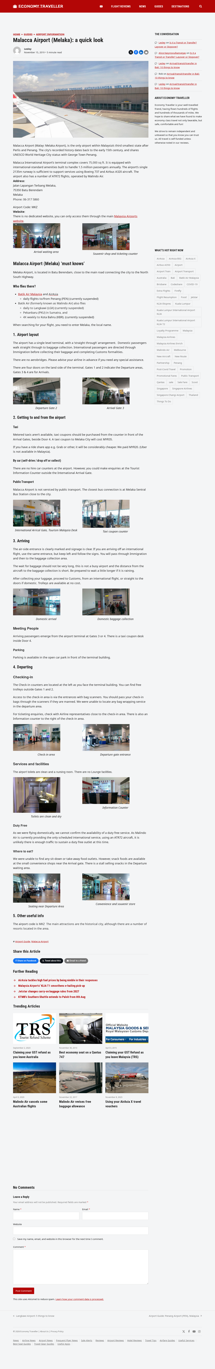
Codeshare (176, 284)
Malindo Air (163, 349)
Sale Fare (182, 382)
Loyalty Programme (167, 330)
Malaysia (187, 330)
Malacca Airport (39, 941)
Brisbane (161, 284)
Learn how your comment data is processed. (80, 1299)
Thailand (193, 394)
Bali (173, 277)
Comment (19, 1246)
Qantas (160, 382)
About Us (44, 1331)
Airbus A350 (163, 264)
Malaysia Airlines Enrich (170, 343)
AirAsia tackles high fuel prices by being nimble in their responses (58, 980)
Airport (178, 264)
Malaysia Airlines (166, 337)
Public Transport (190, 375)
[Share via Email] (146, 52)
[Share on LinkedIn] (141, 52)
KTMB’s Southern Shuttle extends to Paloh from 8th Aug (51, 997)
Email (86, 1209)
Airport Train (163, 271)
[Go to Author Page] (17, 50)
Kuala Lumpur (182, 303)
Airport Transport (184, 271)
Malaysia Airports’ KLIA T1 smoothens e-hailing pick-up (51, 986)
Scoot (195, 382)
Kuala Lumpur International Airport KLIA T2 (176, 322)
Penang (178, 362)
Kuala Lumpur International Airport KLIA (176, 311)
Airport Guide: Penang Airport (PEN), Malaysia (174, 1316)
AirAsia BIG (175, 258)
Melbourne (180, 349)
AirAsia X (190, 258)
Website (17, 1224)
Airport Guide (22, 941)
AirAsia (160, 258)
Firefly (178, 290)
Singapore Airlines (182, 388)
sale (171, 382)
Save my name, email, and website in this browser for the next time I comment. (60, 1239)
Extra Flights (163, 290)
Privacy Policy (57, 1331)
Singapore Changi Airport (170, 394)
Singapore (162, 388)
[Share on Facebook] (136, 52)
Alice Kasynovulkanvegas (172, 52)
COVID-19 (192, 284)
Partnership (163, 362)
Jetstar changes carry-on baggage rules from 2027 (48, 991)
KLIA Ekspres (164, 303)
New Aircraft (163, 356)
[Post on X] (131, 52)
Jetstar (194, 297)
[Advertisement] (107, 20)
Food (184, 297)
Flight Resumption (167, 297)
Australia (161, 277)
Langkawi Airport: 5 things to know (33, 1316)
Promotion (186, 369)
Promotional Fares (167, 375)
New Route (181, 356)
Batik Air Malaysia (30, 294)
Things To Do (164, 401)
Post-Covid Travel (166, 369)
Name (17, 1209)
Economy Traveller (40, 6)
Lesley (27, 48)
